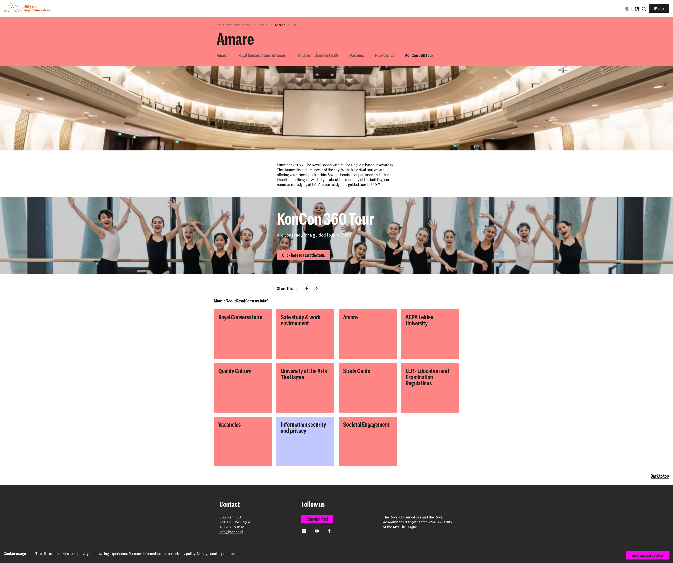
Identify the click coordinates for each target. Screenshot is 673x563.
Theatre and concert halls (318, 55)
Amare (263, 25)
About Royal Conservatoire (234, 25)
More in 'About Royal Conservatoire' (241, 300)
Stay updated (317, 518)
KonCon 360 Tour (419, 55)
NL (626, 8)
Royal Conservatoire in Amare (262, 55)
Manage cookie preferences (218, 553)
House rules (384, 55)
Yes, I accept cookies (647, 555)
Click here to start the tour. (303, 255)
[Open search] (644, 8)
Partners (357, 55)
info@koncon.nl (231, 532)
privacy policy (184, 553)
